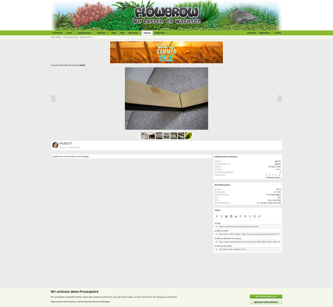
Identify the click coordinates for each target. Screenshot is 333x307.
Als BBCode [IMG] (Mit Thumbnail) (228, 238)
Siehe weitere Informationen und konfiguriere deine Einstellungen (80, 301)
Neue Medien (56, 37)
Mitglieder (160, 32)
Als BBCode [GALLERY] (223, 246)
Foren (69, 32)
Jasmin (64, 147)
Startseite (57, 32)
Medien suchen (86, 37)
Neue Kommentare (70, 37)
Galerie (147, 32)
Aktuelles (133, 32)
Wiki (122, 32)
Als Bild (217, 223)
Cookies (78, 297)
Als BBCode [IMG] (221, 231)
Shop (113, 32)
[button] (74, 32)
